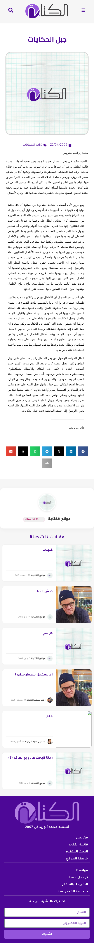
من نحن (82, 838)
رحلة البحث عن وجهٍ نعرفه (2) (30, 758)
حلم (49, 716)
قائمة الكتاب (78, 845)
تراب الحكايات (32, 145)
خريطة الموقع (77, 859)
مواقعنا (82, 871)
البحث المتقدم (77, 852)
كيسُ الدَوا (45, 592)
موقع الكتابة (59, 519)
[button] (83, 451)
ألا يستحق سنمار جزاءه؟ (34, 675)
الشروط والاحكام (75, 885)
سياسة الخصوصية (72, 892)
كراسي (47, 633)
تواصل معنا (78, 878)
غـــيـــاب (47, 550)
